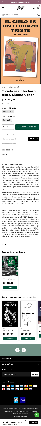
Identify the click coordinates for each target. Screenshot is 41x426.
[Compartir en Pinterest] (12, 245)
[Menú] (3, 8)
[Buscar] (38, 15)
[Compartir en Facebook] (5, 245)
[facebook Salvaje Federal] (24, 350)
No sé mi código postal (9, 143)
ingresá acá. (34, 411)
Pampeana (19, 86)
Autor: (9, 108)
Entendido (33, 422)
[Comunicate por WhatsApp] (36, 414)
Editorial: (8, 116)
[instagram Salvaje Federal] (17, 350)
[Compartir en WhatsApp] (2, 245)
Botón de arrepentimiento (20, 413)
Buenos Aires (27, 86)
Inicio (3, 86)
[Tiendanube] (20, 417)
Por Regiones (10, 86)
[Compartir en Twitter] (9, 245)
